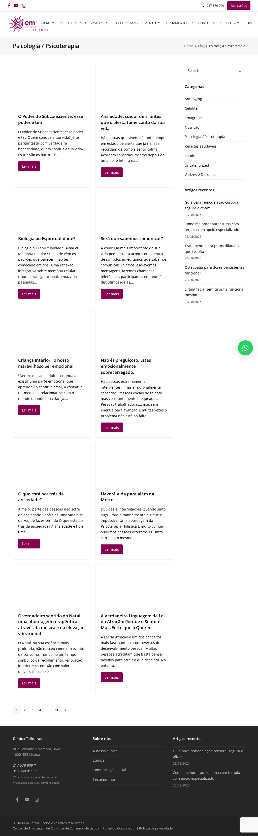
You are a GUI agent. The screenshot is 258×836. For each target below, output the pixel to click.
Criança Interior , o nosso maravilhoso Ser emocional (46, 363)
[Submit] (240, 70)
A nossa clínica (105, 751)
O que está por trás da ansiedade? (41, 497)
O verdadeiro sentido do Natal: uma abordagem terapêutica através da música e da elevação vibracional (51, 624)
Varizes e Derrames (201, 174)
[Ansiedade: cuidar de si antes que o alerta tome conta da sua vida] (134, 86)
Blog (230, 23)
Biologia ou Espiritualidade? (46, 238)
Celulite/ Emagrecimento (134, 23)
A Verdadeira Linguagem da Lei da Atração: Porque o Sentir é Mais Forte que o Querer (133, 621)
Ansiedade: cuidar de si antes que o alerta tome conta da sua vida (133, 122)
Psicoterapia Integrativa (81, 23)
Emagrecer (194, 117)
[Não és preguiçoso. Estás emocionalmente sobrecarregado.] (134, 330)
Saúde (190, 155)
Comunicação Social (109, 769)
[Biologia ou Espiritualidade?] (51, 209)
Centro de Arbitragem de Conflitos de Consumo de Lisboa (56, 828)
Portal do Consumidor (120, 828)
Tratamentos (177, 23)
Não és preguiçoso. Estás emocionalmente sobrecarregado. (126, 366)
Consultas (207, 23)
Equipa (99, 760)
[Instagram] (24, 6)
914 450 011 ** (25, 771)
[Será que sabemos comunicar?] (134, 209)
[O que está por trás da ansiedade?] (51, 464)
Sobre (45, 23)
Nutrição (192, 127)
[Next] (65, 710)
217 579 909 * (24, 765)
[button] (245, 347)
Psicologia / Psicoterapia (205, 136)
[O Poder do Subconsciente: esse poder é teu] (51, 86)
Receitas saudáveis (201, 146)
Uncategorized (197, 165)
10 (58, 709)
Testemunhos (104, 779)
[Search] (215, 70)
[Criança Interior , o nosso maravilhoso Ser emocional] (51, 330)
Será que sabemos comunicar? (132, 238)
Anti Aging (193, 98)
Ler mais (29, 166)
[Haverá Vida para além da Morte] (134, 464)
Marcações (239, 5)
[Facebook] (9, 6)
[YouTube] (16, 6)
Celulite (191, 108)
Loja (248, 23)
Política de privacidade (156, 828)
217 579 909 (215, 5)
